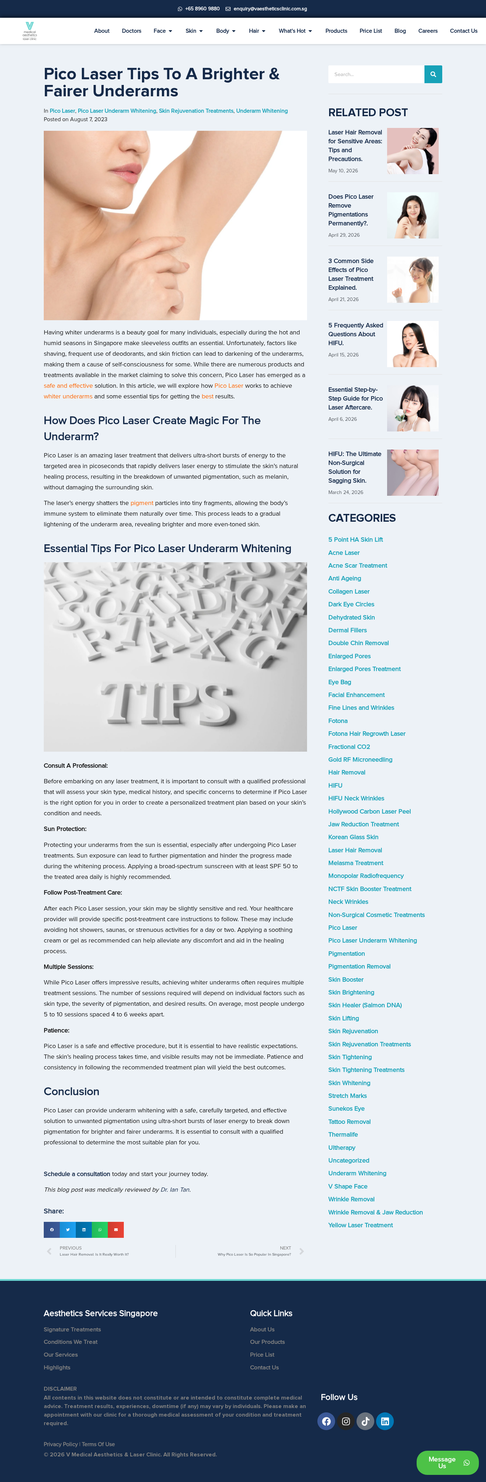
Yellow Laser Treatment (360, 1225)
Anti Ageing (344, 578)
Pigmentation (346, 953)
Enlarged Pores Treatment (364, 669)
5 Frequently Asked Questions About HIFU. (355, 334)
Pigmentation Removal (359, 966)
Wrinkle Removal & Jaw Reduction (375, 1212)
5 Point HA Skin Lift (355, 539)
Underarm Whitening (357, 1173)
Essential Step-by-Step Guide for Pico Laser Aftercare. (355, 398)
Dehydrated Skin (351, 617)
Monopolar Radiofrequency (366, 876)
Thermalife (343, 1134)
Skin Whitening (349, 1083)
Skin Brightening (351, 992)
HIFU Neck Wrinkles (356, 798)
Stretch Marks (347, 1096)
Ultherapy (341, 1147)
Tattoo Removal (349, 1122)
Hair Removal (346, 772)
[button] (52, 1230)
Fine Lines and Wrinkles (361, 708)
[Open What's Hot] (310, 31)
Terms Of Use (98, 1444)
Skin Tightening (350, 1057)
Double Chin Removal (358, 643)
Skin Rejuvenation (353, 1031)
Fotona (338, 721)
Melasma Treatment (355, 863)
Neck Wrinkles (348, 902)
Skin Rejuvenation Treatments (369, 1044)
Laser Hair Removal (355, 850)
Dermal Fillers (347, 630)
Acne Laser (344, 553)
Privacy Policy (61, 1444)
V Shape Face (348, 1186)
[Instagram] (346, 1421)
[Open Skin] (201, 31)
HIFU (335, 785)
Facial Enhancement (356, 695)
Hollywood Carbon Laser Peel (369, 811)
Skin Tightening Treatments (366, 1070)
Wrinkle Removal (351, 1199)
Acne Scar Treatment (357, 565)
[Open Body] (234, 31)
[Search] (433, 74)
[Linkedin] (385, 1421)
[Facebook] (326, 1421)
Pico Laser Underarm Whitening (372, 940)
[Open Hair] (263, 31)
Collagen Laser (349, 591)
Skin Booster (346, 979)
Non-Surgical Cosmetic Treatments (376, 915)
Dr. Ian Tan (174, 1189)
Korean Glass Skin (353, 837)
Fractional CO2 (349, 747)
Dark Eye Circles (351, 604)
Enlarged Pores (349, 656)
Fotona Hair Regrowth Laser (367, 733)
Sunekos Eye (346, 1108)
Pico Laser (342, 927)
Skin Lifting (343, 1018)
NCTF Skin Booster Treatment (369, 889)
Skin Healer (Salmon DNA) (365, 1005)
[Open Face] (170, 31)
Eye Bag (339, 682)
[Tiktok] (365, 1421)
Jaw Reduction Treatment (363, 824)
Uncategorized (348, 1160)
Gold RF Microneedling (360, 759)
